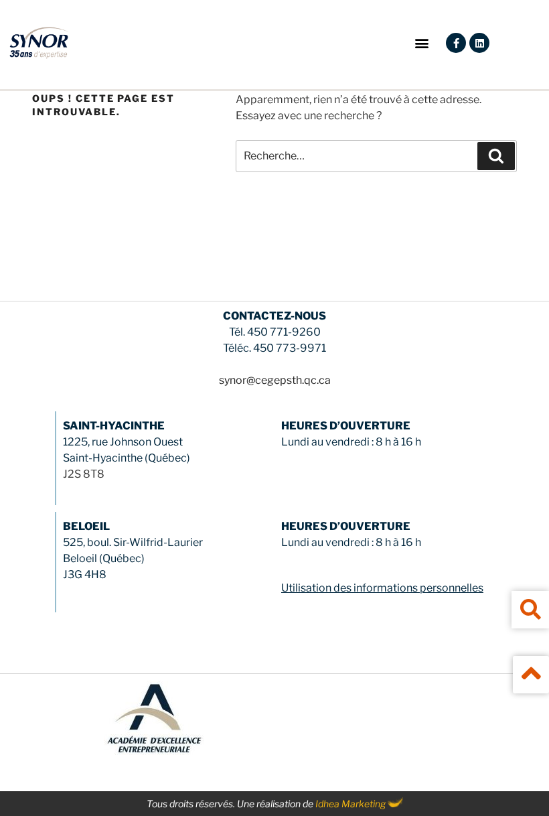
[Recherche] (496, 156)
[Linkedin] (479, 43)
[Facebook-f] (456, 43)
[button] (421, 43)
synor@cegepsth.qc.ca (275, 380)
